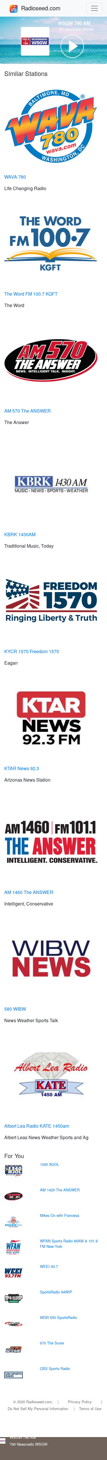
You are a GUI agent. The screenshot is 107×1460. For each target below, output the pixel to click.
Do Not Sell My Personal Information (38, 1408)
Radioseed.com (48, 8)
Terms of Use (90, 1408)
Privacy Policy (80, 1401)
